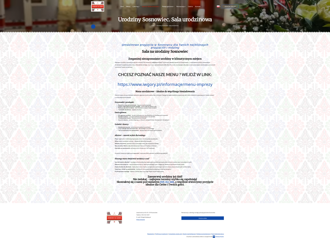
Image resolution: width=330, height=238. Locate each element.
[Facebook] (93, 26)
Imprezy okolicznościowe (150, 6)
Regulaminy (150, 234)
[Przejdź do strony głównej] (97, 6)
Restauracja (180, 6)
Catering (136, 6)
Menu (128, 6)
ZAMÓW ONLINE (230, 6)
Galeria (190, 6)
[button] (219, 6)
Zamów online (203, 218)
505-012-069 (145, 215)
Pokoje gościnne (167, 6)
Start (122, 6)
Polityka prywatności (161, 234)
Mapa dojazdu (140, 219)
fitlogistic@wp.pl (146, 217)
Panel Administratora (217, 234)
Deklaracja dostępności (203, 234)
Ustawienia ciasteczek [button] (175, 234)
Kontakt (198, 6)
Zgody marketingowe (189, 234)
